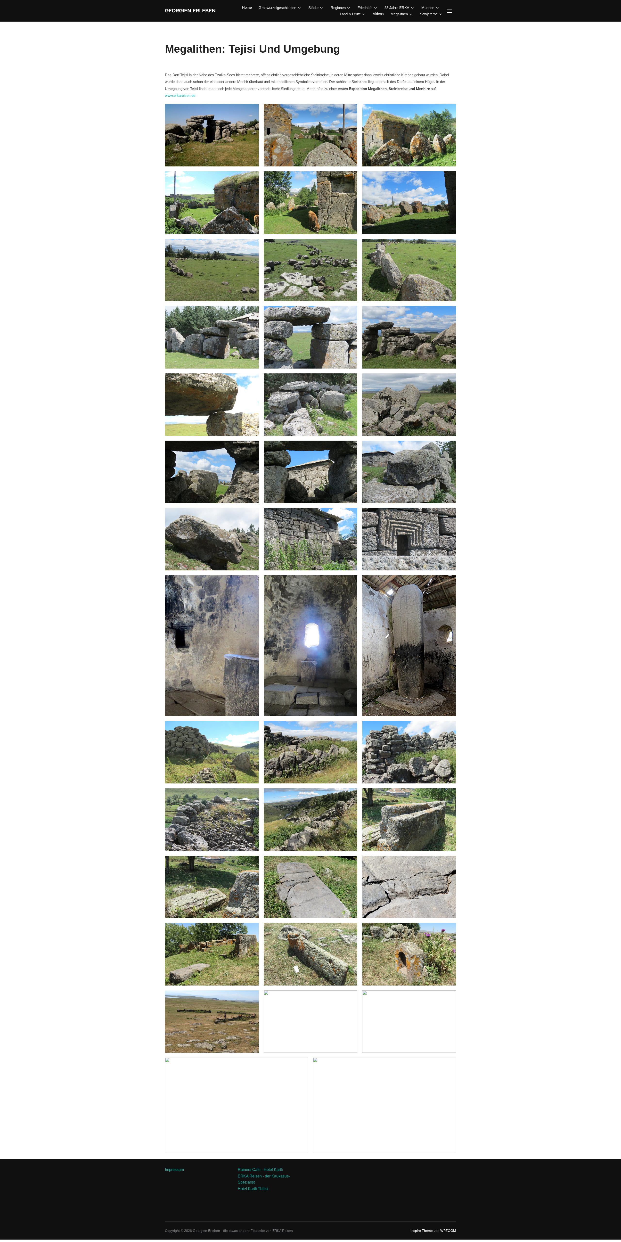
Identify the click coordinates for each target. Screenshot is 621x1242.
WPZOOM (448, 1231)
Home (247, 7)
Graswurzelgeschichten (277, 8)
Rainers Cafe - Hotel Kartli (260, 1170)
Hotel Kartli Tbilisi (253, 1189)
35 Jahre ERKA (396, 8)
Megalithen (399, 14)
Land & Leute (350, 14)
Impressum (174, 1170)
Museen (427, 8)
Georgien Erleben (190, 11)
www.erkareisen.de (180, 95)
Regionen (338, 8)
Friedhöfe (365, 8)
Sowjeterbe (429, 14)
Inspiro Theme (421, 1231)
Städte (313, 8)
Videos (378, 14)
